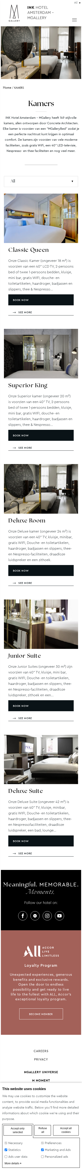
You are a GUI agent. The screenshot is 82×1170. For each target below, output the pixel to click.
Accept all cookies (66, 1130)
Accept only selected (17, 1130)
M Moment (41, 1080)
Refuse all (42, 1130)
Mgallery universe (41, 1072)
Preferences (53, 1143)
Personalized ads (56, 1156)
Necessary (15, 1143)
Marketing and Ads (58, 1150)
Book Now (21, 300)
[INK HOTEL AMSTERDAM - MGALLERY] (16, 15)
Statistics (14, 1150)
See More (25, 312)
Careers (41, 1051)
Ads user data (17, 1156)
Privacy (41, 1059)
